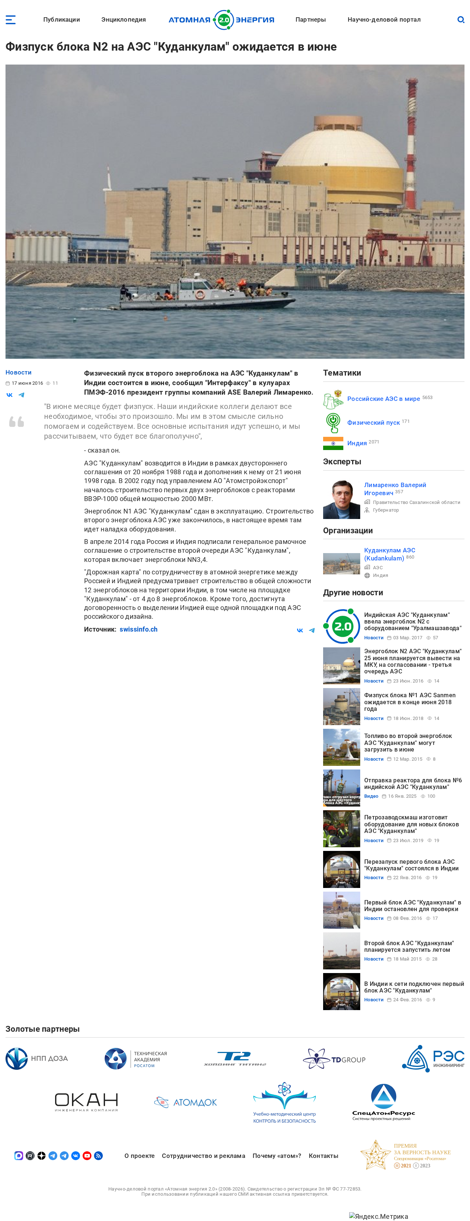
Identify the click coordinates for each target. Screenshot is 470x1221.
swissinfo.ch (139, 629)
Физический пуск (373, 422)
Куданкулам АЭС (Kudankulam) (389, 554)
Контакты (324, 1155)
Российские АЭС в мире (383, 398)
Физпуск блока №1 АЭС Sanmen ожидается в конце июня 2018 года (410, 702)
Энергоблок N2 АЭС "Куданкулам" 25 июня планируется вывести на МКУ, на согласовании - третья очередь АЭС (413, 661)
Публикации (61, 19)
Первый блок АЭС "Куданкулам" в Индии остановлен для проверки (412, 906)
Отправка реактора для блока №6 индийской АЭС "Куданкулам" (413, 783)
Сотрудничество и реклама (203, 1155)
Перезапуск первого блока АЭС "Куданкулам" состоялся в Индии (411, 865)
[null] (10, 395)
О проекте (139, 1155)
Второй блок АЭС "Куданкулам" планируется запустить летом (409, 946)
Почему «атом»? (277, 1155)
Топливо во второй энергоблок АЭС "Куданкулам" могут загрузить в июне (408, 742)
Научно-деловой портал (384, 19)
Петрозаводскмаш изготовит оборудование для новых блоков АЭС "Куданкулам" (411, 824)
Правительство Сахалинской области (416, 502)
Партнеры (311, 19)
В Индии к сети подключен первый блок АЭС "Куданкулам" (414, 987)
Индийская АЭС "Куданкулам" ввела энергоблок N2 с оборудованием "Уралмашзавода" (413, 621)
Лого (223, 19)
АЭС (378, 567)
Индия (357, 443)
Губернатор (386, 510)
